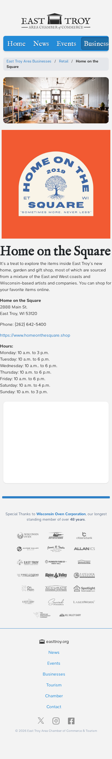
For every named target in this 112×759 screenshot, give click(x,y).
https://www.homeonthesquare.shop (35, 335)
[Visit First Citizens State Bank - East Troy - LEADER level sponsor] (28, 575)
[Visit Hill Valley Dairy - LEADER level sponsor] (70, 615)
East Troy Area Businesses (29, 61)
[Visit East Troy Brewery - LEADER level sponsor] (28, 601)
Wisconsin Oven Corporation (61, 514)
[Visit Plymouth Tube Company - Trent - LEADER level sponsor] (56, 562)
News (41, 44)
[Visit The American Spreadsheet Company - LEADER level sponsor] (42, 615)
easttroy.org (57, 641)
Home (16, 44)
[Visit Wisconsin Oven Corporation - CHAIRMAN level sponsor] (28, 535)
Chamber (54, 695)
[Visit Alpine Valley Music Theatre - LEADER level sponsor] (56, 575)
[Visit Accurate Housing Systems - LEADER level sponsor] (56, 588)
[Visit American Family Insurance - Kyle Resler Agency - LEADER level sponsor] (84, 562)
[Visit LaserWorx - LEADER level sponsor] (84, 601)
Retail (63, 61)
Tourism (54, 685)
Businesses (54, 674)
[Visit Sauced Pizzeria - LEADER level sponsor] (56, 601)
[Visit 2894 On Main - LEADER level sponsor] (28, 588)
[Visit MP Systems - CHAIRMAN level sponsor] (56, 535)
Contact (53, 706)
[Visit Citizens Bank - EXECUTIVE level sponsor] (84, 535)
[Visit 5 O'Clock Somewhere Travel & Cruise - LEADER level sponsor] (84, 575)
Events (66, 44)
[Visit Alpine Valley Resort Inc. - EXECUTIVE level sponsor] (28, 548)
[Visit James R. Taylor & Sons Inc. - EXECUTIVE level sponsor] (56, 548)
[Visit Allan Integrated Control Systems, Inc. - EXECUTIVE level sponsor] (84, 548)
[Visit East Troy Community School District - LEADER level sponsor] (28, 562)
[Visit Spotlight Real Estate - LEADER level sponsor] (84, 588)
